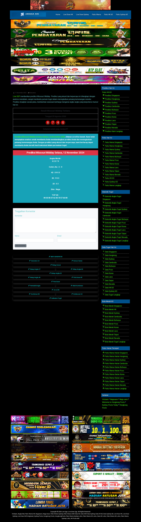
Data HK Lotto (101, 516)
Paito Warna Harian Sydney (115, 360)
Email (59, 236)
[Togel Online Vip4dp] (101, 438)
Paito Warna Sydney (112, 150)
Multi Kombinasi (77, 286)
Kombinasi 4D (35, 294)
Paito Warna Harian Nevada (115, 385)
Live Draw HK (68, 15)
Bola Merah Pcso (111, 324)
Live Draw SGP (22, 516)
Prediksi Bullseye (111, 110)
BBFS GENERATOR (56, 256)
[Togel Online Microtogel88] (40, 420)
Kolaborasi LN (77, 294)
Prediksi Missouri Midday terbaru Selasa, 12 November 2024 (40, 137)
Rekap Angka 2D (56, 273)
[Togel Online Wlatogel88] (40, 476)
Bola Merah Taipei (111, 335)
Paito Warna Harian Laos (114, 378)
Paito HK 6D (108, 15)
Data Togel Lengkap (112, 295)
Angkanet (30, 516)
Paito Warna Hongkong (113, 146)
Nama (17, 236)
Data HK (77, 514)
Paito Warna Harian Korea (114, 374)
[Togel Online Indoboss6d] (101, 420)
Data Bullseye (110, 266)
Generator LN (35, 261)
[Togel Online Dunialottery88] (101, 448)
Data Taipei (108, 280)
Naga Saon (46, 514)
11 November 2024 (20, 93)
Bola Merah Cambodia (113, 317)
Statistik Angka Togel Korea (115, 226)
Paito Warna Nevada (112, 175)
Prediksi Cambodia (112, 106)
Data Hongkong (110, 255)
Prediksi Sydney (111, 103)
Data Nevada (109, 284)
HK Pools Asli (75, 518)
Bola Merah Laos (111, 331)
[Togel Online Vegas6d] (40, 448)
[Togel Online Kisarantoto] (70, 61)
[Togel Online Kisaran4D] (70, 52)
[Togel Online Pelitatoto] (70, 71)
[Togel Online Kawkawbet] (40, 438)
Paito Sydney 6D (122, 15)
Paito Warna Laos (111, 167)
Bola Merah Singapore (113, 306)
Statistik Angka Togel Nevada (115, 237)
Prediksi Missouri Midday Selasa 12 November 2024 (55, 89)
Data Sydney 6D (110, 291)
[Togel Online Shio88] (101, 495)
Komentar (33, 93)
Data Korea (108, 273)
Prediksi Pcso (110, 113)
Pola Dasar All (77, 277)
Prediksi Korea (110, 117)
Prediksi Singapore (112, 95)
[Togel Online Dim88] (70, 33)
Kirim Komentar (20, 245)
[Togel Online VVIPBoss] (70, 24)
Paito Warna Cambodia (113, 153)
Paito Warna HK (30, 514)
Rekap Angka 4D (35, 277)
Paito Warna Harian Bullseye (115, 367)
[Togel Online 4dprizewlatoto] (40, 485)
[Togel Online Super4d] (70, 43)
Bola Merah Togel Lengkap (114, 342)
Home (58, 15)
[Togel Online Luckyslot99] (101, 429)
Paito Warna (96, 15)
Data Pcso (108, 270)
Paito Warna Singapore (113, 142)
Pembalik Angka (35, 286)
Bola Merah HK (110, 309)
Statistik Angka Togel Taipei (115, 234)
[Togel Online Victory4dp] (40, 429)
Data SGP (83, 514)
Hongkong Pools (48, 516)
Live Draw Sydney (82, 15)
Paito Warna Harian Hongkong (116, 356)
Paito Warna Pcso (111, 160)
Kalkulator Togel (56, 298)
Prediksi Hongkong (112, 99)
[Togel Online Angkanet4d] (101, 476)
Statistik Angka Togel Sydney (115, 209)
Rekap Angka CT (35, 269)
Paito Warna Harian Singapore (116, 353)
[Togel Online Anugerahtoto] (101, 457)
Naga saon (124, 399)
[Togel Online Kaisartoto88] (40, 495)
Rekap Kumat (56, 265)
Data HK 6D (109, 288)
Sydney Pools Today (110, 405)
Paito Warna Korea (111, 164)
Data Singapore (110, 252)
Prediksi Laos (110, 121)
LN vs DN (56, 290)
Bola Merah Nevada (112, 338)
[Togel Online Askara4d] (40, 457)
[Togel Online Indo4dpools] (40, 504)
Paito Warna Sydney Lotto (74, 516)
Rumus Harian (77, 261)
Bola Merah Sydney (112, 313)
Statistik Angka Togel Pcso (115, 223)
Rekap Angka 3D (77, 269)
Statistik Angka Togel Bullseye (116, 219)
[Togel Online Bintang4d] (40, 466)
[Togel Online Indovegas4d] (101, 504)
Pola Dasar (56, 281)
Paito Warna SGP (69, 514)
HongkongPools (60, 516)
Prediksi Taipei (110, 124)
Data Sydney (109, 259)
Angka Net (21, 514)
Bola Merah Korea (111, 327)
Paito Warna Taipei (111, 171)
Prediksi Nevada (111, 128)
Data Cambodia (110, 263)
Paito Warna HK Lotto (89, 516)
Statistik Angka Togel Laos (114, 230)
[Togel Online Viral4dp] (70, 80)
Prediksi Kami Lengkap (113, 131)
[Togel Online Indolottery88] (101, 466)
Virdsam (105, 399)
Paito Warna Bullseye (112, 157)
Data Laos (108, 277)
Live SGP (16, 96)
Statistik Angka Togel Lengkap (116, 241)
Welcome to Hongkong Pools (113, 402)
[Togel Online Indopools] (101, 485)
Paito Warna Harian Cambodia (116, 363)
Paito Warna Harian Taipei (114, 381)
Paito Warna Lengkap (112, 185)
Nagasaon (114, 399)
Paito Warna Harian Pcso (114, 371)
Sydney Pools (38, 516)
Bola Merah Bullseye (112, 320)
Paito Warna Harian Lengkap (115, 389)
